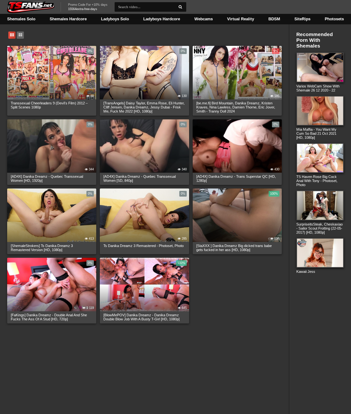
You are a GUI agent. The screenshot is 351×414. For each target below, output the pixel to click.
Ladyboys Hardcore (161, 19)
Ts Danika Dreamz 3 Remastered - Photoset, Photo (143, 246)
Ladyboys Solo (115, 19)
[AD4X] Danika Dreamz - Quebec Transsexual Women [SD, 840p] (139, 178)
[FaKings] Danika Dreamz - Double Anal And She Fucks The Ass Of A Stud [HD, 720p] (49, 317)
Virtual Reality (240, 19)
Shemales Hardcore (68, 19)
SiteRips (302, 19)
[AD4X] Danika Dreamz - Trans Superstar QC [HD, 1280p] (236, 178)
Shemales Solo (21, 19)
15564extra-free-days (82, 9)
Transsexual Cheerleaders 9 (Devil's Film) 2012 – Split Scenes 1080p (49, 105)
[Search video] (180, 7)
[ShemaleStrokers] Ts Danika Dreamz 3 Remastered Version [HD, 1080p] (42, 248)
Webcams (203, 19)
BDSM (274, 19)
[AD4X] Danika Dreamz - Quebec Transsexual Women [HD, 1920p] (47, 178)
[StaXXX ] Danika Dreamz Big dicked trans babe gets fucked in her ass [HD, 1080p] (234, 248)
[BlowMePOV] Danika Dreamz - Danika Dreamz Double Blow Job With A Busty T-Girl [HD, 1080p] (141, 317)
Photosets (334, 19)
